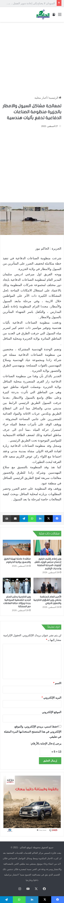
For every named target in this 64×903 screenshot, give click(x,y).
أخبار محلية (40, 97)
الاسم (57, 683)
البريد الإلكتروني (51, 697)
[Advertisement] (32, 57)
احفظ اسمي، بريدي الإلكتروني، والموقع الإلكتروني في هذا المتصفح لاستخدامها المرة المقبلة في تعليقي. (32, 731)
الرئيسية (54, 97)
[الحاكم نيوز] (43, 14)
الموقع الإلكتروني (51, 712)
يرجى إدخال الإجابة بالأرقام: (45, 743)
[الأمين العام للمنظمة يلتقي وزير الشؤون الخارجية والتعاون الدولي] (47, 585)
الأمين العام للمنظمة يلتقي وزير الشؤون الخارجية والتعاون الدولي (47, 599)
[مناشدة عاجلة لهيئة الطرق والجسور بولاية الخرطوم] (17, 547)
